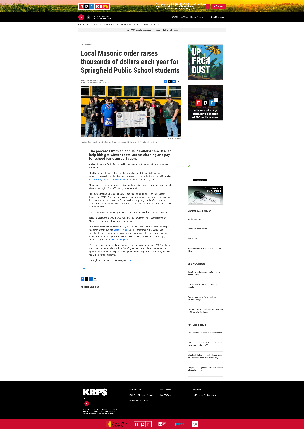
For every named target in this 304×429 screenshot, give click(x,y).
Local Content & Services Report (204, 395)
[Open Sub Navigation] (90, 25)
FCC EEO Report (166, 395)
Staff (145, 25)
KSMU (130, 260)
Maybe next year (194, 219)
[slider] (92, 17)
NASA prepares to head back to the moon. (205, 333)
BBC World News (196, 263)
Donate (219, 6)
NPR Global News (197, 324)
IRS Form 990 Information (138, 401)
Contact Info (196, 390)
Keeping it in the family (197, 229)
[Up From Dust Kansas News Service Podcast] (205, 62)
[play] (81, 17)
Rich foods (192, 239)
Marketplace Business (199, 211)
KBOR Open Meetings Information (141, 395)
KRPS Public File (135, 390)
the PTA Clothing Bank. (118, 239)
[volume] (88, 17)
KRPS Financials (166, 390)
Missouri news (86, 44)
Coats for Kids (120, 230)
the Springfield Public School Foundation (111, 179)
